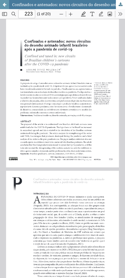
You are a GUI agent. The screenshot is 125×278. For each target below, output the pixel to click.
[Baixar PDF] (120, 4)
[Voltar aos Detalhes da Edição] (4, 4)
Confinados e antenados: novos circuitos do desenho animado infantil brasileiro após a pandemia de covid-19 (68, 4)
